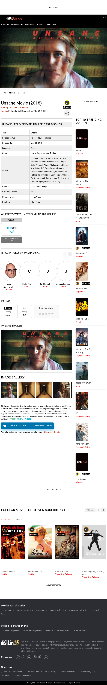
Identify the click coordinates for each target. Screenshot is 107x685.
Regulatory (50, 672)
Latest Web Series (58, 610)
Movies (12, 93)
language (29, 25)
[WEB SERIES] (22, 25)
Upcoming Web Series (78, 610)
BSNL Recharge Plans (33, 630)
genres (40, 25)
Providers (51, 25)
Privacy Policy (85, 672)
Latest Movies (8, 610)
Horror (4, 107)
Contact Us (18, 672)
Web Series (16, 25)
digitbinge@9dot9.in (50, 432)
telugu (18, 519)
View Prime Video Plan (12, 240)
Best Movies (42, 610)
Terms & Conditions (67, 672)
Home (3, 93)
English (4, 111)
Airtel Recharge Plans (11, 630)
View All (90, 510)
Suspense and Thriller (18, 107)
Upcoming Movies (25, 610)
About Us (6, 672)
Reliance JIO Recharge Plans (57, 630)
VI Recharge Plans (80, 630)
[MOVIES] (8, 25)
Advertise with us (34, 672)
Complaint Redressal (22, 676)
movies (4, 25)
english (5, 519)
